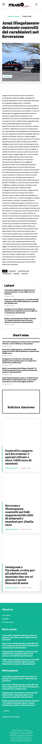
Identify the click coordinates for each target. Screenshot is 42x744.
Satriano (16, 274)
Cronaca (7, 76)
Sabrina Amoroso (13, 16)
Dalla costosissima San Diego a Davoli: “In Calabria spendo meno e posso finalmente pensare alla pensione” (20, 320)
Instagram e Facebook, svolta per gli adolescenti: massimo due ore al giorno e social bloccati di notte (20, 311)
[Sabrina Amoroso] (4, 16)
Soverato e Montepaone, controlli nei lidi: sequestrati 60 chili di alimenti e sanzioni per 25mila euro (21, 301)
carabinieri (12, 271)
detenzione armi (23, 271)
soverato (24, 274)
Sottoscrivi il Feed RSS (10, 717)
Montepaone (7, 274)
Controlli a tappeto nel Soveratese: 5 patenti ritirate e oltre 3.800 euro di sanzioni (19, 292)
